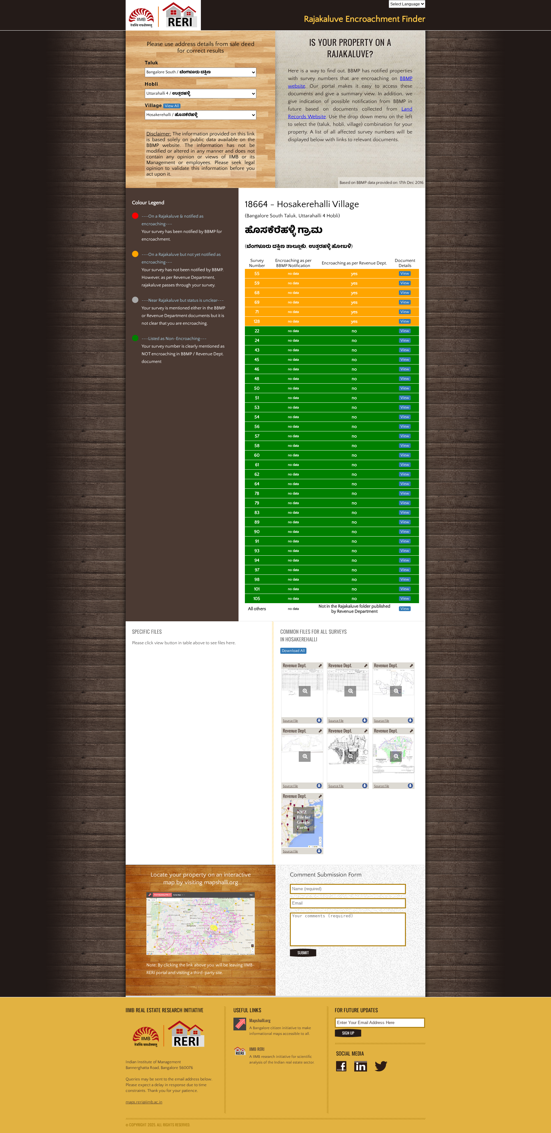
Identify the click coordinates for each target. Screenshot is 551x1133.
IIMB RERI (256, 1049)
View (404, 273)
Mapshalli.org (259, 1020)
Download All (293, 651)
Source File (290, 721)
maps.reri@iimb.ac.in (144, 1102)
